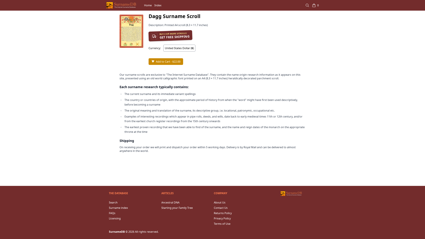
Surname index (118, 208)
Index (157, 5)
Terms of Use (222, 224)
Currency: (155, 48)
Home (148, 5)
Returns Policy (223, 213)
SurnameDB (117, 232)
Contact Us (221, 208)
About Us (219, 202)
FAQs (112, 213)
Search (113, 202)
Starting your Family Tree (177, 208)
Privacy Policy (222, 218)
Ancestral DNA (170, 202)
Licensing (115, 218)
